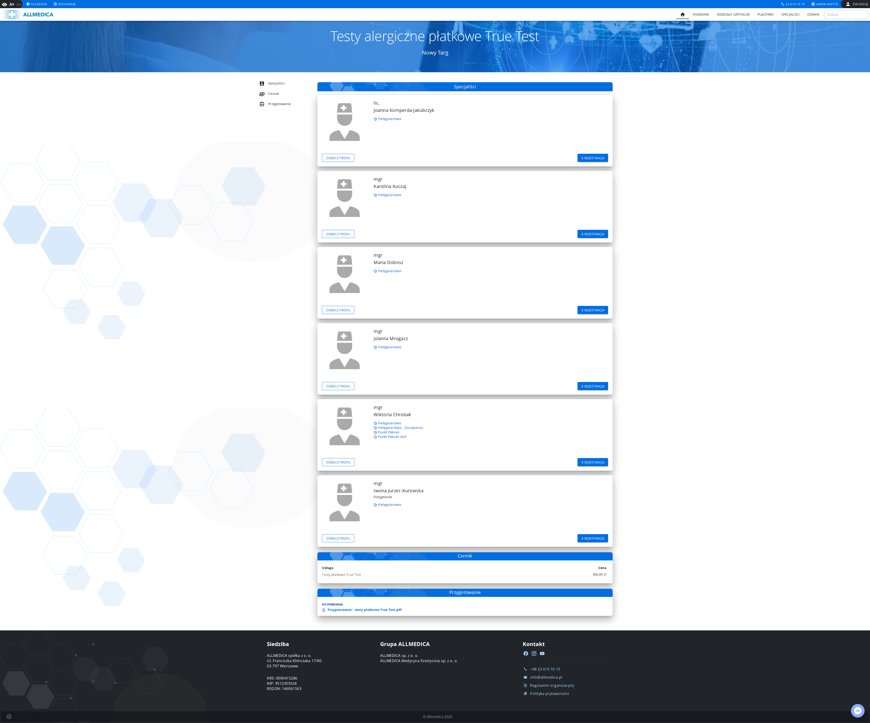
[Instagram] (534, 653)
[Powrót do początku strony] (9, 716)
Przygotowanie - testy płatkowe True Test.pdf (363, 610)
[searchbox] (846, 14)
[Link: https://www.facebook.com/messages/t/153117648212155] (858, 711)
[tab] (682, 14)
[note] (465, 574)
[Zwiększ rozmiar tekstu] (11, 4)
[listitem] (280, 83)
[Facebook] (526, 653)
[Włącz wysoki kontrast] (4, 4)
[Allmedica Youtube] (542, 653)
